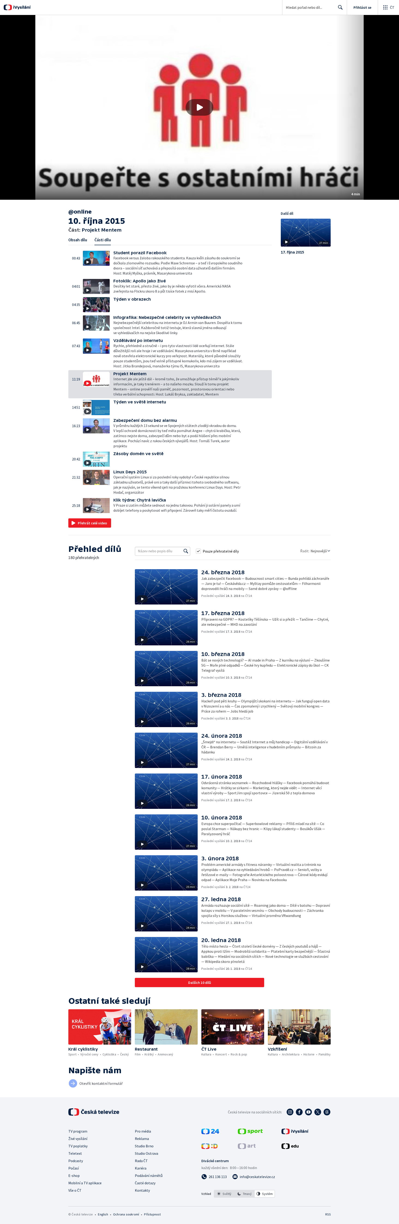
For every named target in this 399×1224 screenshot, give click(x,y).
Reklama (142, 1138)
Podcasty (75, 1160)
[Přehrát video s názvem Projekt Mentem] (199, 107)
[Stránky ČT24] (210, 1132)
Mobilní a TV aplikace (85, 1183)
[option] (224, 1193)
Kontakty (142, 1190)
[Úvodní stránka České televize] (94, 1112)
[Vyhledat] (185, 551)
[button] (199, 107)
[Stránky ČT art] (247, 1147)
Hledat (340, 7)
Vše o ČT (75, 1190)
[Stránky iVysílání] (294, 1132)
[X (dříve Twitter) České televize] (317, 1112)
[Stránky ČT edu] (290, 1147)
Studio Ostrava (146, 1153)
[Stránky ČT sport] (250, 1132)
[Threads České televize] (327, 1112)
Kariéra (140, 1168)
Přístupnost (152, 1214)
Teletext (75, 1153)
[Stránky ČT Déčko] (209, 1147)
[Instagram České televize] (290, 1112)
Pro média (143, 1131)
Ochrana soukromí (126, 1214)
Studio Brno (144, 1146)
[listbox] (244, 1194)
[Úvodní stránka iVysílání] (21, 7)
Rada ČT (141, 1160)
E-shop (74, 1175)
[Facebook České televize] (299, 1112)
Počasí (73, 1168)
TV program (77, 1131)
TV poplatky (78, 1146)
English (103, 1214)
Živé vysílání (77, 1138)
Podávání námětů (149, 1175)
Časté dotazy (145, 1183)
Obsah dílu (77, 239)
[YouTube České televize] (308, 1112)
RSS (328, 1214)
